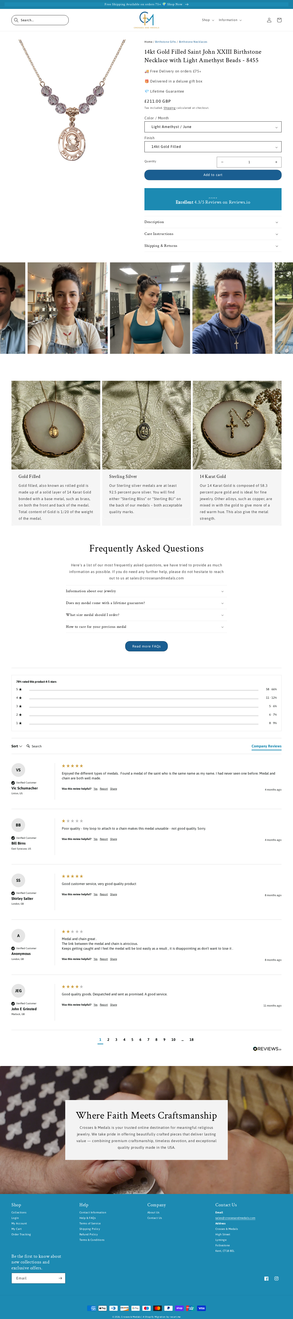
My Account (19, 1223)
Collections (18, 1212)
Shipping (170, 107)
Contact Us (154, 1218)
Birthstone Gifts (165, 41)
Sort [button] (15, 746)
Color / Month (156, 118)
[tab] (267, 746)
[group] (146, 786)
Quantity (150, 161)
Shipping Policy (89, 1229)
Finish (149, 138)
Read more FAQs (146, 646)
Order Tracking (21, 1234)
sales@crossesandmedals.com (235, 1218)
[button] (40, 20)
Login (15, 1218)
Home (148, 41)
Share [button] (113, 788)
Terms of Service (90, 1223)
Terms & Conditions (92, 1240)
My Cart (16, 1229)
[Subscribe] (60, 1278)
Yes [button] (96, 788)
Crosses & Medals (131, 1317)
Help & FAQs (87, 1218)
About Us (153, 1212)
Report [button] (104, 788)
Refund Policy (88, 1234)
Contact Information (92, 1212)
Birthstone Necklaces (193, 41)
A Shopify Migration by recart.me (162, 1317)
